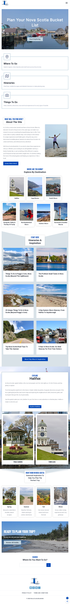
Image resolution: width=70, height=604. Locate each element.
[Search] (48, 565)
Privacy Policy (27, 593)
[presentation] (18, 259)
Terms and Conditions (41, 593)
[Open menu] (66, 2)
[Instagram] (33, 588)
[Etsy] (39, 588)
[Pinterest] (36, 588)
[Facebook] (31, 588)
